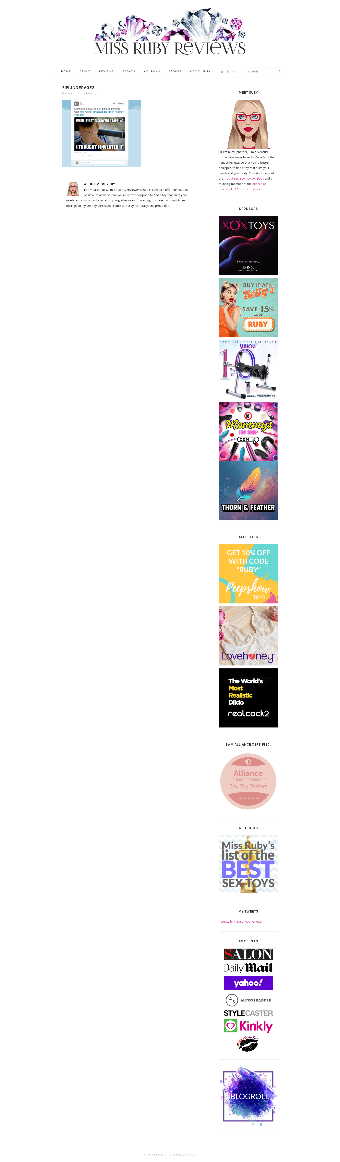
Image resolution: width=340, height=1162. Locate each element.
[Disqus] (129, 265)
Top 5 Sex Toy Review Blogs (244, 178)
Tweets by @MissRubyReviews (240, 921)
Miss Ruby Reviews (170, 31)
